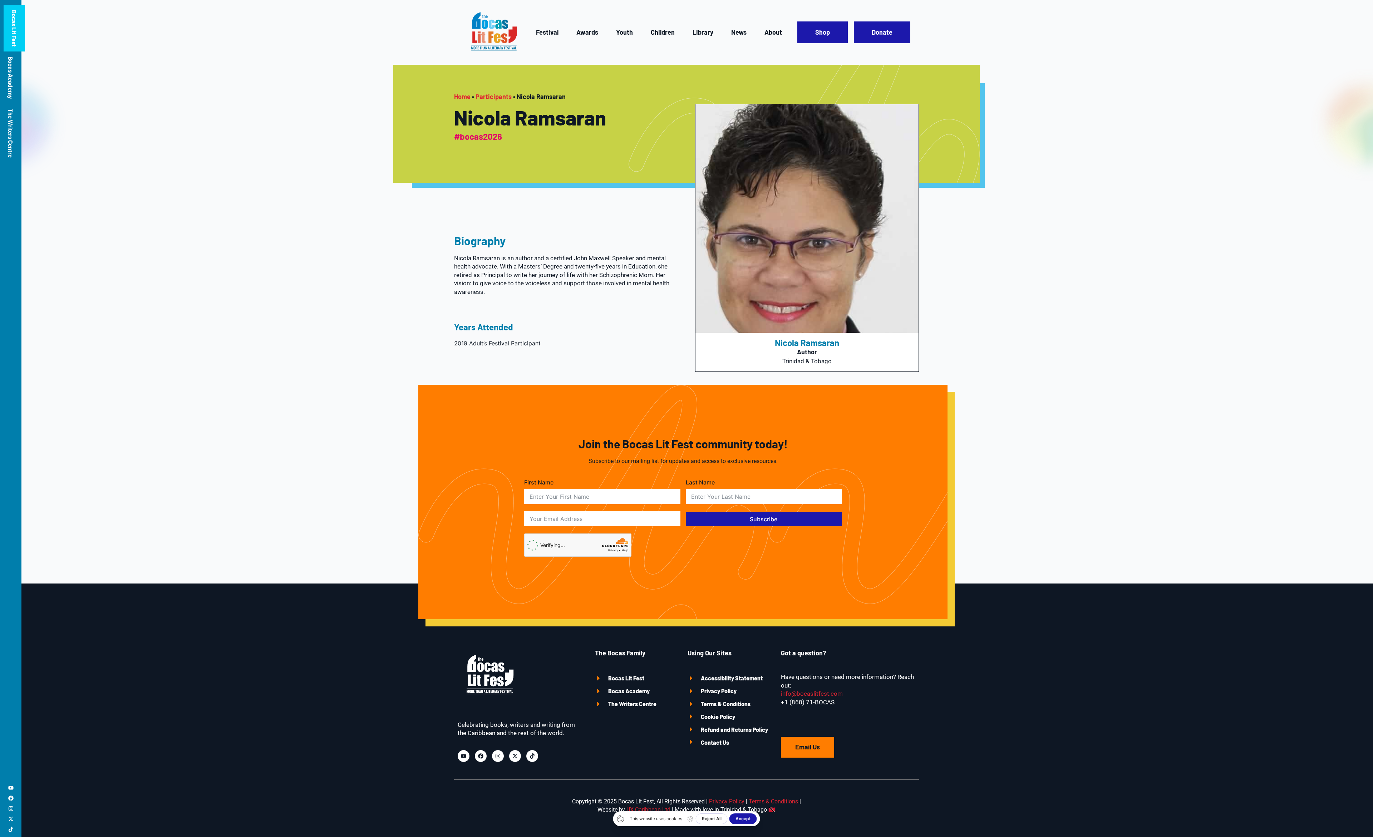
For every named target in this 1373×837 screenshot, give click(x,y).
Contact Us (715, 742)
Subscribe (763, 519)
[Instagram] (11, 808)
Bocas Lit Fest (14, 28)
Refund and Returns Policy (734, 729)
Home (462, 96)
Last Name (700, 482)
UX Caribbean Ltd (648, 809)
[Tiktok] (11, 829)
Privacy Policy (719, 691)
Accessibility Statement (732, 678)
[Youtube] (11, 788)
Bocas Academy (10, 77)
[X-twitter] (11, 819)
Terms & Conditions (726, 703)
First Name (538, 482)
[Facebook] (11, 798)
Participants (494, 96)
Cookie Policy (718, 716)
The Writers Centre (10, 133)
